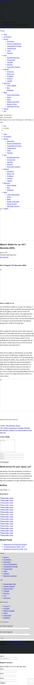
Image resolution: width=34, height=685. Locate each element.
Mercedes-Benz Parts (13, 58)
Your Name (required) (6, 626)
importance (12, 428)
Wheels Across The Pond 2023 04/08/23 (15, 544)
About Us (6, 557)
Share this (3, 433)
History (9, 97)
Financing (10, 53)
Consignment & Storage (14, 46)
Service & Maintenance (10, 564)
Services (5, 39)
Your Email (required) (6, 632)
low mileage (20, 428)
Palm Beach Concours (13, 106)
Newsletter (10, 90)
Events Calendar (11, 86)
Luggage (9, 81)
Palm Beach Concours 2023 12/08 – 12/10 (15, 549)
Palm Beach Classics (16, 642)
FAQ (26, 644)
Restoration (10, 41)
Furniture (9, 79)
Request (3, 683)
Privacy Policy (9, 644)
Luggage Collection (9, 586)
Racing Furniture (8, 589)
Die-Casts (6, 593)
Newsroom (6, 83)
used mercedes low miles (24, 430)
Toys (4, 596)
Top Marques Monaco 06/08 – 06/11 (14, 547)
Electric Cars (10, 74)
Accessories (10, 72)
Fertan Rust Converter (13, 67)
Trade (8, 51)
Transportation (11, 48)
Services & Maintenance (14, 44)
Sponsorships (7, 615)
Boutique (6, 69)
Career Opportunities (13, 95)
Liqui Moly (10, 62)
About (5, 92)
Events (5, 613)
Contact (5, 109)
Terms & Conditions (19, 644)
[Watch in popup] (6, 498)
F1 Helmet (6, 591)
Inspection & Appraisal (10, 576)
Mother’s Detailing (9, 611)
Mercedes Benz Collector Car (8, 430)
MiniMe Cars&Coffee (13, 102)
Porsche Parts (11, 60)
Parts (5, 55)
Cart (4, 111)
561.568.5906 (7, 27)
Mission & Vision (12, 104)
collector (6, 428)
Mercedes (27, 428)
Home (5, 34)
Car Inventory (7, 37)
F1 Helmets (10, 76)
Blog (8, 88)
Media (9, 99)
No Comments (4, 257)
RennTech (10, 65)
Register (6, 1)
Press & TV (6, 606)
